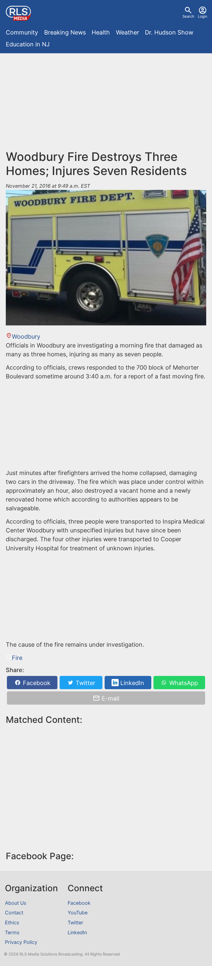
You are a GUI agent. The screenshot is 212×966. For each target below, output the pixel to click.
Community (22, 32)
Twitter (84, 682)
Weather (127, 32)
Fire (17, 657)
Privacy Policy (21, 942)
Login (202, 16)
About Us (15, 903)
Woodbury (26, 336)
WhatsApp (183, 682)
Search (188, 16)
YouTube (78, 912)
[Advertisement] (106, 104)
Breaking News (65, 32)
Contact (14, 912)
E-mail (109, 698)
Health (101, 32)
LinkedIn (131, 682)
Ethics (12, 922)
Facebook (36, 682)
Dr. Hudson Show (169, 32)
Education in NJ (28, 44)
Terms (12, 932)
